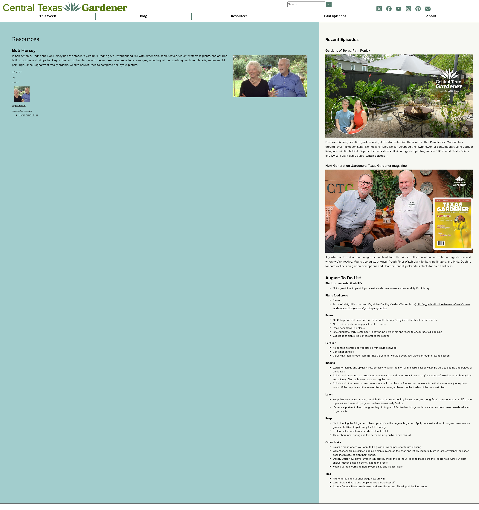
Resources (239, 16)
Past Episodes (335, 16)
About (431, 16)
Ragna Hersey (19, 105)
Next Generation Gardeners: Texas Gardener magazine (366, 165)
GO (328, 4)
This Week (47, 16)
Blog (143, 16)
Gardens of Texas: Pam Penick (347, 50)
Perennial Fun (28, 115)
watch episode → (377, 155)
